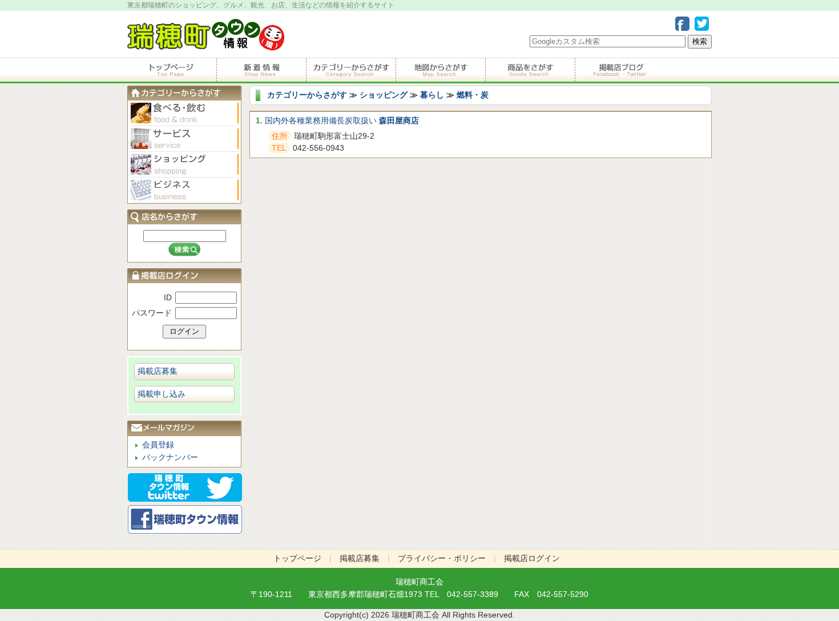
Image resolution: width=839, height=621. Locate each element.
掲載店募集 (158, 371)
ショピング (184, 165)
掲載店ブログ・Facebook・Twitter (619, 70)
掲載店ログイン (184, 275)
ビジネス (184, 190)
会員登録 (158, 444)
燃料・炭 (473, 94)
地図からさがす (440, 70)
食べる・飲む (184, 113)
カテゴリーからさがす (351, 70)
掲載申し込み (161, 393)
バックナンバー (170, 457)
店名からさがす (184, 216)
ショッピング (384, 94)
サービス (184, 139)
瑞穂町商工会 (419, 581)
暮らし (432, 94)
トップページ (171, 70)
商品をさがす (530, 70)
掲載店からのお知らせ (261, 70)
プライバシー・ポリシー (442, 558)
